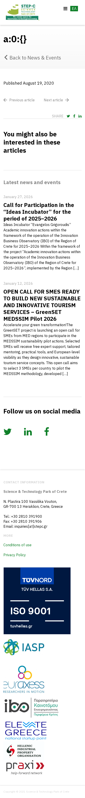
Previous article (22, 100)
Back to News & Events (35, 57)
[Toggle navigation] (65, 8)
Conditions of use (17, 545)
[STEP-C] (22, 12)
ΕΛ (74, 8)
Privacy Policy (14, 555)
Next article (53, 100)
